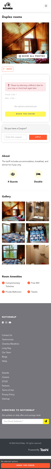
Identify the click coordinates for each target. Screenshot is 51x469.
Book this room (25, 114)
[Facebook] (3, 323)
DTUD (5, 382)
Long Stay (6, 348)
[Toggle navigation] (46, 6)
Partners (5, 386)
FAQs (4, 361)
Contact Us (7, 335)
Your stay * (11, 95)
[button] (25, 61)
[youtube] (10, 323)
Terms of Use (8, 390)
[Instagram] (6, 323)
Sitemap (6, 399)
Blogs (4, 357)
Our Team (6, 353)
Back (9, 69)
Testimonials (7, 340)
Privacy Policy (8, 395)
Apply (38, 137)
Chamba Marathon (10, 344)
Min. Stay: (10, 98)
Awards (5, 373)
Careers (5, 377)
